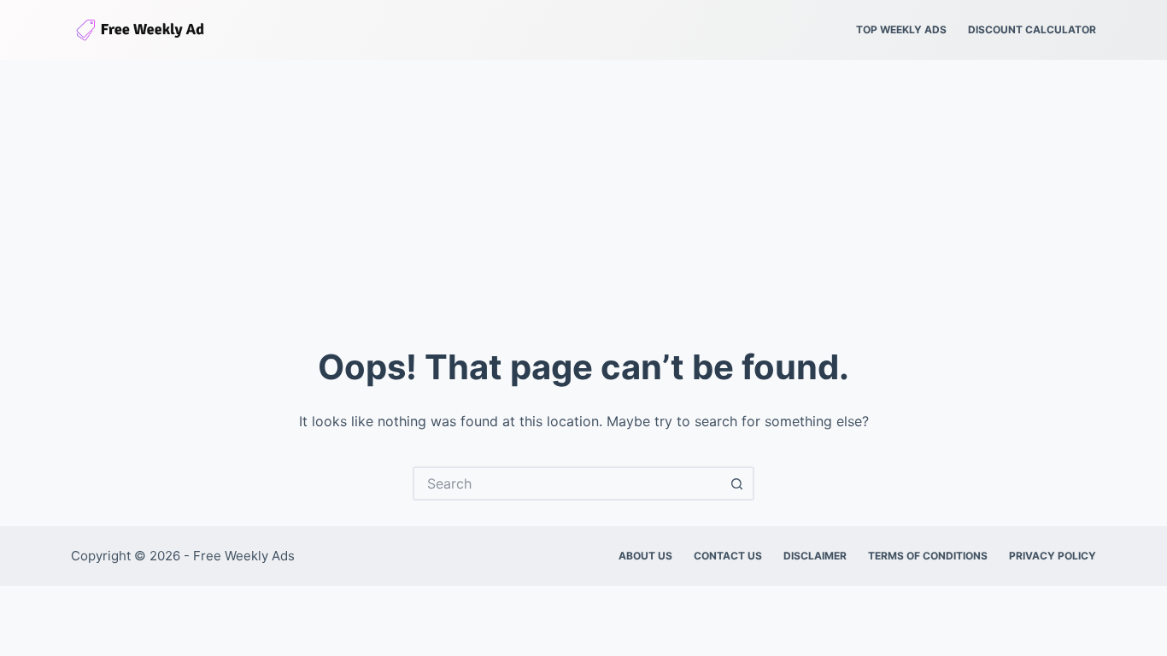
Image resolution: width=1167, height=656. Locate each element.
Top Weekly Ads (901, 29)
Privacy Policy (1052, 555)
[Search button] (737, 483)
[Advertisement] (583, 188)
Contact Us (728, 555)
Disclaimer (815, 555)
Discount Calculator (1032, 29)
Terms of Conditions (928, 555)
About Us (645, 555)
